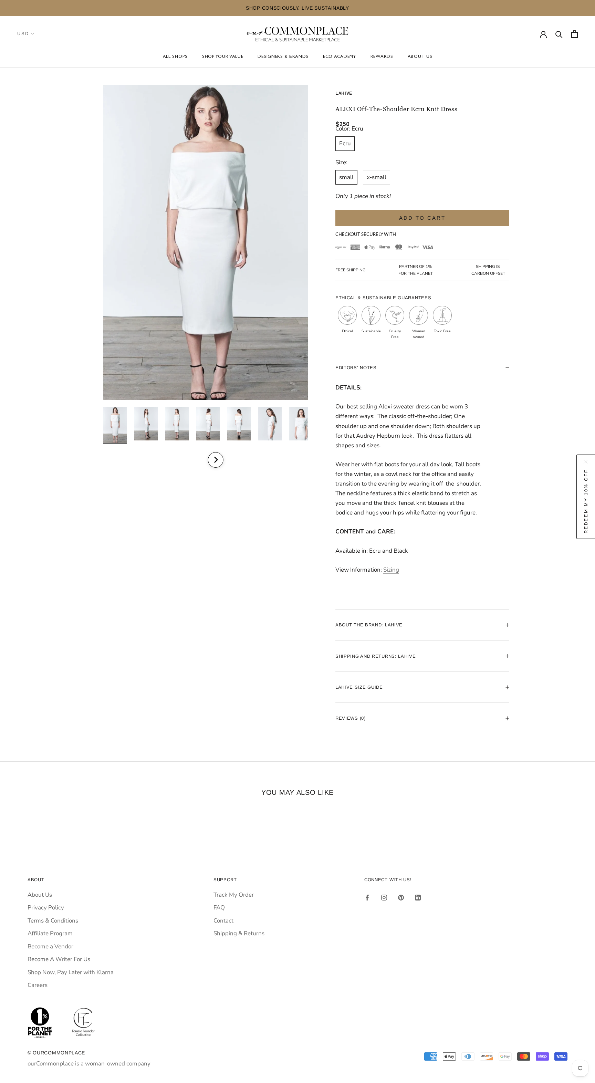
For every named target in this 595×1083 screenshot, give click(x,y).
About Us (420, 57)
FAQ (219, 908)
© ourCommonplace (56, 1052)
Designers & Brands (283, 57)
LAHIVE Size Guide (359, 687)
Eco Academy (339, 57)
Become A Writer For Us (59, 959)
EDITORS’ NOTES (356, 367)
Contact (223, 921)
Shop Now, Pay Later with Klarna (71, 972)
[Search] (559, 34)
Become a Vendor (50, 946)
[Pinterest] (401, 897)
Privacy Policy (46, 908)
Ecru (345, 143)
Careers (38, 985)
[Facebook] (367, 897)
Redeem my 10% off (585, 501)
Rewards (381, 57)
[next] (215, 460)
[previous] (197, 460)
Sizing (391, 570)
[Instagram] (384, 897)
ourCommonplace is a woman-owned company (89, 1064)
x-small (376, 177)
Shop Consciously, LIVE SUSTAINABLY (156, 8)
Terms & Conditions (53, 921)
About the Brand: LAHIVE (369, 624)
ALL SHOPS (175, 57)
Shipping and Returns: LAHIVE (375, 656)
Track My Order (233, 895)
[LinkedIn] (418, 897)
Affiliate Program (50, 933)
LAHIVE (343, 93)
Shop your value (222, 57)
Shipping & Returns (238, 933)
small (346, 177)
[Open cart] (574, 34)
